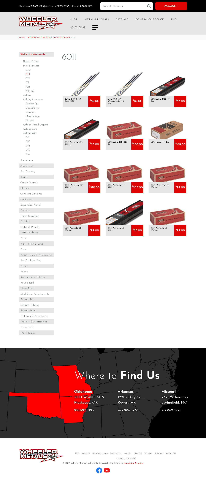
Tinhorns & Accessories (34, 316)
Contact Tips (32, 104)
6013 (28, 78)
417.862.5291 (86, 6)
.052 (28, 154)
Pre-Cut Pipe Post (30, 260)
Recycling (171, 454)
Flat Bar (25, 221)
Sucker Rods (27, 310)
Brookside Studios (133, 463)
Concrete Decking (31, 194)
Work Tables (27, 333)
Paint (23, 238)
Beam (23, 177)
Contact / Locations (126, 458)
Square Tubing (29, 305)
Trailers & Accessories (33, 322)
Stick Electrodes (61, 37)
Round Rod (27, 283)
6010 (28, 70)
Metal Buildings (97, 19)
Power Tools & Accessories (36, 255)
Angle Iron (26, 166)
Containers (26, 199)
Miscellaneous (33, 116)
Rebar (24, 271)
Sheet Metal (27, 288)
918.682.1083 (37, 6)
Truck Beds (26, 327)
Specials (122, 19)
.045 (28, 150)
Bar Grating (27, 171)
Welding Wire (30, 133)
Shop (73, 19)
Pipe (173, 19)
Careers (138, 454)
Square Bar (27, 299)
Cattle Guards (29, 182)
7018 (28, 87)
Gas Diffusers (32, 108)
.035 (28, 146)
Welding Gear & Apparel (35, 125)
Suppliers (159, 454)
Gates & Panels (29, 227)
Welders (27, 95)
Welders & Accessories (39, 37)
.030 (28, 141)
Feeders (25, 210)
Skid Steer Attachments (34, 294)
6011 (28, 74)
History (128, 454)
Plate (23, 249)
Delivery (148, 454)
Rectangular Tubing (32, 277)
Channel (25, 188)
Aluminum (26, 160)
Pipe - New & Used (31, 244)
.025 (28, 137)
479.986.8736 (62, 6)
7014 (28, 83)
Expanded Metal (30, 205)
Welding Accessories (33, 99)
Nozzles (29, 120)
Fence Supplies (29, 216)
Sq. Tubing (77, 27)
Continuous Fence (149, 19)
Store (22, 37)
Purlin (23, 266)
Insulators (30, 112)
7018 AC (30, 91)
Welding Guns (30, 129)
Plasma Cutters (30, 61)
